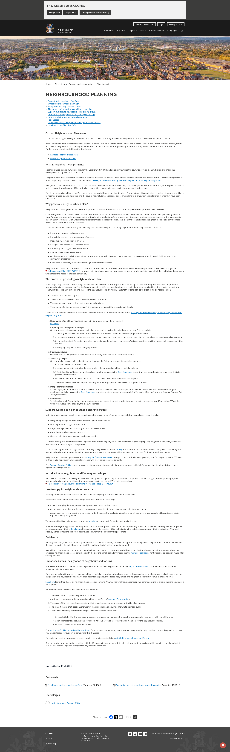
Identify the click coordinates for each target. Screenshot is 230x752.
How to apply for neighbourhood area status (68, 117)
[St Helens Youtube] (140, 735)
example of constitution (118, 599)
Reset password (176, 24)
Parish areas (53, 120)
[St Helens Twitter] (130, 735)
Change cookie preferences (94, 12)
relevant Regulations (140, 553)
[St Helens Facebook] (135, 735)
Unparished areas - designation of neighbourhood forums (74, 122)
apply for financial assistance (99, 457)
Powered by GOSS (177, 738)
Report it (133, 30)
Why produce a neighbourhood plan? (64, 106)
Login (161, 24)
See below (54, 323)
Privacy (49, 738)
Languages (172, 30)
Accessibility (51, 743)
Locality (118, 449)
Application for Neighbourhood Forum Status (69, 630)
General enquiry (156, 30)
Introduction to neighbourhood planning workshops (71, 114)
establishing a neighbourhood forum (132, 638)
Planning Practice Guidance (62, 465)
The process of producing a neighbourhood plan (70, 109)
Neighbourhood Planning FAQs (62, 125)
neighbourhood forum (139, 566)
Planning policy (104, 84)
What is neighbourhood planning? (63, 103)
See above (50, 582)
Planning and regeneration (81, 84)
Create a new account (144, 24)
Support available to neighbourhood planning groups (72, 111)
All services (109, 30)
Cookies (49, 733)
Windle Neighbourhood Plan (63, 158)
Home (48, 84)
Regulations (76, 529)
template (93, 521)
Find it (143, 30)
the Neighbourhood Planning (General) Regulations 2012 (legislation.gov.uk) (126, 180)
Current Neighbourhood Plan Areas (64, 101)
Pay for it (121, 30)
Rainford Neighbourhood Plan (64, 154)
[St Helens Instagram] (145, 735)
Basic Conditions (125, 372)
